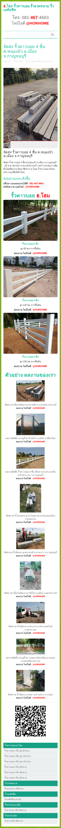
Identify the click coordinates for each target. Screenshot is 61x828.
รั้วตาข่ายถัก (11, 815)
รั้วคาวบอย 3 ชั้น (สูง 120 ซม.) (17, 756)
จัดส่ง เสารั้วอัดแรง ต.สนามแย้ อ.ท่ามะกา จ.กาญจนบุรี (30, 552)
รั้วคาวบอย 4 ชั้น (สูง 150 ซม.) (39, 61)
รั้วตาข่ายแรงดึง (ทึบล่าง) (15, 810)
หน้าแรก (7, 61)
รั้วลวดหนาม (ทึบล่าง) (13, 788)
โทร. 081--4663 (30, 17)
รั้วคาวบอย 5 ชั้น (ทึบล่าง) (15, 778)
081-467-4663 (37, 183)
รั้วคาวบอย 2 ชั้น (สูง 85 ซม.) (17, 751)
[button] (30, 721)
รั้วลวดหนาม (11, 783)
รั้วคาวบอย (18, 61)
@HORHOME (32, 187)
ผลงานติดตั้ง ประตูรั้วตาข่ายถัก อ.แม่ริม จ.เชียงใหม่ (30, 438)
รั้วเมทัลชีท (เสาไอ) (12, 799)
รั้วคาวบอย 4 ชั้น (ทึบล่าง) (15, 772)
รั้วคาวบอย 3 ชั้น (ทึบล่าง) (15, 767)
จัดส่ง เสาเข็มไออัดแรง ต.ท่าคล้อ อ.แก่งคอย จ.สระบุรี (30, 405)
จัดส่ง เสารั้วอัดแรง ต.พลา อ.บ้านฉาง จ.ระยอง (30, 694)
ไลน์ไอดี (30, 23)
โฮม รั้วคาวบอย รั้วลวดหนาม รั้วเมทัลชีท (28, 8)
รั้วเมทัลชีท (10, 794)
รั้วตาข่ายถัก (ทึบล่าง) (13, 821)
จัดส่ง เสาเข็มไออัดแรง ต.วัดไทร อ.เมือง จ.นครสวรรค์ (30, 593)
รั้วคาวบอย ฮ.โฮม (13, 745)
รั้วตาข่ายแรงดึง (13, 805)
